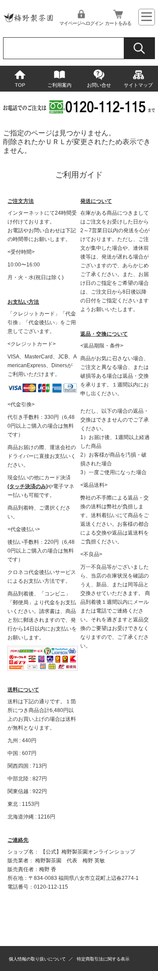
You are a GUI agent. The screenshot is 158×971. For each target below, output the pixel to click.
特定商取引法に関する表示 (103, 959)
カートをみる (118, 23)
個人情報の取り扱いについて (37, 959)
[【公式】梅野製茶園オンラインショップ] (28, 24)
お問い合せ (99, 85)
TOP (20, 85)
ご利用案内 (59, 85)
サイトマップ (138, 85)
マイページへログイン (81, 23)
